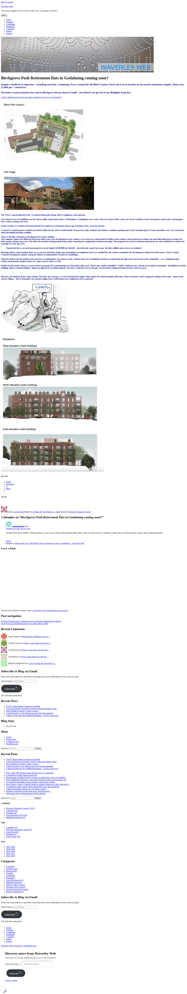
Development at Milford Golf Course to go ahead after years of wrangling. (36, 777)
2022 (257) (10, 853)
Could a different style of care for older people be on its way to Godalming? (31, 97)
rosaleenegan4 (18, 526)
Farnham (9, 22)
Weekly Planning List (14, 892)
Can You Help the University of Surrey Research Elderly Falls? (31, 709)
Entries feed (11, 739)
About (8, 20)
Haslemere (10, 27)
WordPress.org (12, 744)
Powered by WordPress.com (24, 946)
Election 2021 (11, 871)
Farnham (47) (11, 834)
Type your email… (13, 964)
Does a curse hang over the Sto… (37, 643)
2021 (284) (10, 856)
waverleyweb (18, 512)
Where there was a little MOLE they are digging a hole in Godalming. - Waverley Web (49, 543)
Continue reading (11, 980)
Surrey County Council (15, 885)
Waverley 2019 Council (15, 887)
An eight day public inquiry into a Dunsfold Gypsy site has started (32, 787)
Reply (8, 541)
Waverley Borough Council (80, 512)
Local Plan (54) (12, 832)
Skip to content (7, 2)
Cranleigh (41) (12, 811)
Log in (8, 737)
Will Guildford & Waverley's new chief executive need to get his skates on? (36, 780)
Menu (4, 15)
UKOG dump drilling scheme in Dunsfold (23, 706)
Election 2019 (11, 869)
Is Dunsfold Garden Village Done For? (21, 775)
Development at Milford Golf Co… (36, 637)
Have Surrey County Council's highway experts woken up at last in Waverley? (37, 784)
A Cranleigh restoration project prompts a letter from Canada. (30, 782)
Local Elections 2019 (14, 880)
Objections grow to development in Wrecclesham (26, 793)
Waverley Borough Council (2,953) (20, 808)
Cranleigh (10, 29)
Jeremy (9, 31)
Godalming (10, 24)
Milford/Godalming (14, 882)
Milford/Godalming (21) (16, 817)
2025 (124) (10, 847)
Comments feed (12, 742)
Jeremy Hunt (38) (13, 837)
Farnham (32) (11, 813)
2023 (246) (10, 851)
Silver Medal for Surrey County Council (22, 711)
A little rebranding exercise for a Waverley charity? (26, 789)
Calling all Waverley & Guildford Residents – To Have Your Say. (32, 715)
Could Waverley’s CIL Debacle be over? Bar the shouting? (29, 713)
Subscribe (10, 689)
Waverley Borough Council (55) (19, 830)
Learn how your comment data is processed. (50, 610)
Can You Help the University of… (42, 663)
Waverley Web (7, 6)
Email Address (7, 681)
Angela (9, 33)
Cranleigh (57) (12, 827)
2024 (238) (10, 849)
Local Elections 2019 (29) (16, 815)
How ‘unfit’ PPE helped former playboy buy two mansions (29, 773)
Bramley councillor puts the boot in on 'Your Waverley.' (28, 791)
